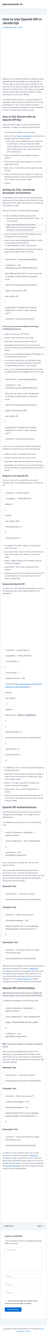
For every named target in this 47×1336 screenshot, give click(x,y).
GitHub (8, 971)
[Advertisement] (23, 53)
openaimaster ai (12, 4)
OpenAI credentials (24, 136)
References (34, 968)
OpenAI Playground (24, 979)
